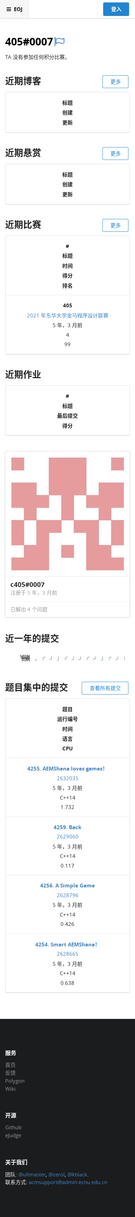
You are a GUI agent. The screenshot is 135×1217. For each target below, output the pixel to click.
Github (13, 1127)
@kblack (77, 1174)
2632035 (68, 778)
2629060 (68, 836)
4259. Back (67, 827)
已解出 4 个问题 (28, 609)
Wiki (10, 1088)
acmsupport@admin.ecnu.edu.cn (68, 1181)
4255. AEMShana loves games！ (67, 768)
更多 (115, 81)
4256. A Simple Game (67, 885)
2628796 (68, 895)
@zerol (56, 1174)
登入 (116, 9)
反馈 (10, 1072)
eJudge (13, 1135)
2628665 (68, 953)
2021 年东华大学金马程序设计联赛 (67, 315)
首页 (10, 1065)
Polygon (15, 1080)
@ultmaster (32, 1174)
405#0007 (29, 42)
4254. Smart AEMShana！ (67, 944)
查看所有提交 (105, 687)
